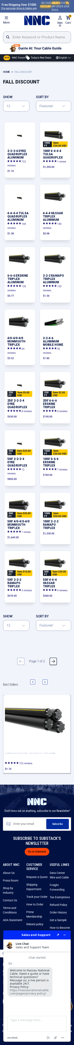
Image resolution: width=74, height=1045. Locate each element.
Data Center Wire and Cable (59, 875)
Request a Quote (36, 877)
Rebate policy (34, 924)
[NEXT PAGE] (53, 661)
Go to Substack (37, 851)
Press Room (10, 880)
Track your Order (36, 896)
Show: (8, 97)
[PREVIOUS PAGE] (20, 661)
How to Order (34, 904)
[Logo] (37, 20)
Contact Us (10, 900)
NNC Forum (15, 57)
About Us (9, 873)
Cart (68, 20)
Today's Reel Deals (40, 57)
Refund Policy (58, 904)
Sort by (42, 97)
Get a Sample (58, 920)
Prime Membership (34, 914)
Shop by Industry (8, 890)
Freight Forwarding (57, 887)
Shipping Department (34, 887)
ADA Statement (12, 920)
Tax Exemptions (60, 897)
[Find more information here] (37, 986)
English (63, 57)
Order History (58, 912)
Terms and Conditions (10, 910)
